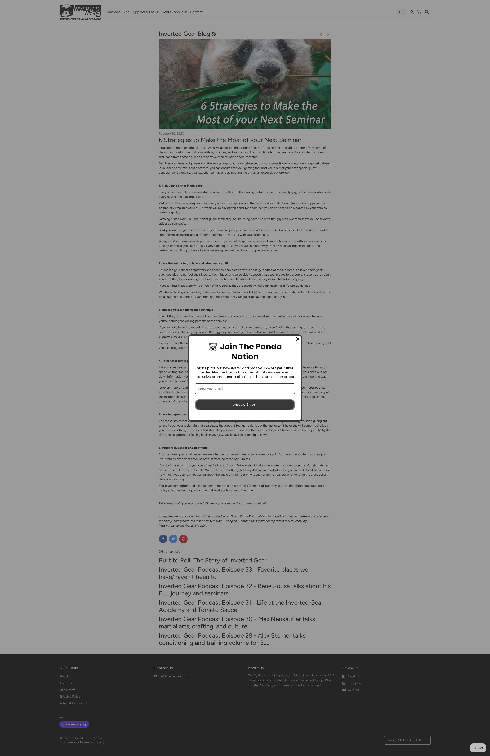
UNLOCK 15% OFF (245, 404)
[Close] (297, 339)
